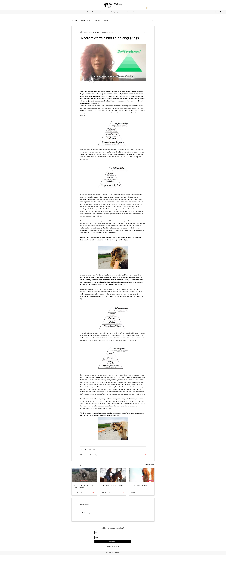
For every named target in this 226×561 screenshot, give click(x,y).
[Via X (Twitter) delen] (85, 449)
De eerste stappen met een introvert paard (83, 486)
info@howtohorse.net (113, 546)
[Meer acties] (145, 32)
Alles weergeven (149, 464)
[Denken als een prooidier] (141, 475)
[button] (152, 20)
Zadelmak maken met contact (112, 485)
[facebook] (216, 11)
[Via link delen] (94, 449)
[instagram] (220, 11)
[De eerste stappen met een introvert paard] (84, 475)
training (97, 20)
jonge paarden (86, 20)
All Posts (75, 20)
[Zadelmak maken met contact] (113, 475)
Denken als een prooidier (139, 485)
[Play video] (113, 62)
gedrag (106, 20)
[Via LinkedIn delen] (90, 449)
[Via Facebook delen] (81, 449)
